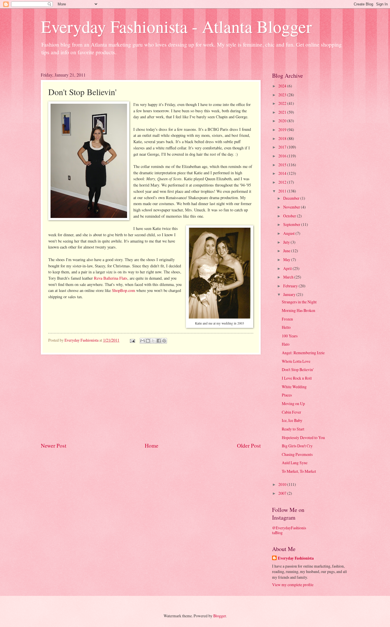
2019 (282, 129)
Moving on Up (293, 403)
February (291, 286)
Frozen (287, 319)
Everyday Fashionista (296, 558)
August (289, 233)
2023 (282, 94)
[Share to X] (153, 341)
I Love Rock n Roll (297, 378)
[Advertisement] (151, 398)
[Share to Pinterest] (164, 341)
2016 (282, 156)
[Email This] (142, 341)
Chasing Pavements (297, 454)
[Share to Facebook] (159, 341)
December (291, 198)
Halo (286, 344)
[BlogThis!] (148, 341)
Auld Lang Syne (294, 462)
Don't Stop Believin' (297, 369)
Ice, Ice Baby (292, 420)
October (290, 216)
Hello (286, 327)
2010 (282, 484)
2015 (282, 164)
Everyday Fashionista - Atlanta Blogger (176, 26)
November (292, 207)
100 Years (289, 335)
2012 (282, 182)
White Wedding (294, 386)
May (287, 259)
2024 (282, 86)
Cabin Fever (291, 412)
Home (151, 445)
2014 (282, 173)
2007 (282, 493)
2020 (282, 120)
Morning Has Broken (298, 310)
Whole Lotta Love (296, 361)
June (287, 250)
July (287, 242)
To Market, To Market (299, 471)
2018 (282, 138)
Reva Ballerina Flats (110, 278)
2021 (282, 112)
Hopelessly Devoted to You (303, 437)
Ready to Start (293, 429)
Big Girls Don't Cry (297, 445)
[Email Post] (132, 340)
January (289, 294)
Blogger (219, 615)
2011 (282, 191)
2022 (282, 103)
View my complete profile (292, 584)
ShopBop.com (123, 290)
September (292, 224)
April (288, 268)
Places (287, 395)
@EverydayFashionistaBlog (289, 530)
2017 (282, 147)
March (288, 277)
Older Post (249, 445)
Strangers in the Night (299, 302)
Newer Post (53, 445)
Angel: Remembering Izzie (303, 352)
